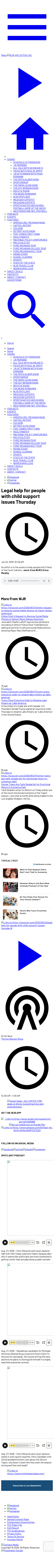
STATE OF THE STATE (24, 262)
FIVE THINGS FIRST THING (26, 234)
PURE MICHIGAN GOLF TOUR (27, 251)
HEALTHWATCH (21, 236)
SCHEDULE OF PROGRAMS (26, 162)
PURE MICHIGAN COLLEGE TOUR (29, 248)
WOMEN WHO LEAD (23, 268)
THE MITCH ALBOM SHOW (26, 179)
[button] (27, 873)
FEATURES (13, 219)
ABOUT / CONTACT (16, 277)
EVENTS (11, 216)
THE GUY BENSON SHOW (25, 188)
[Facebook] (13, 477)
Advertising (14, 279)
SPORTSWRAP (20, 182)
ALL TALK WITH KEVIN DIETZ (28, 167)
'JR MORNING (20, 165)
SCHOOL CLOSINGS (22, 256)
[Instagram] (13, 482)
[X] (12, 479)
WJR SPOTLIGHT (21, 196)
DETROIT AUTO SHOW (24, 231)
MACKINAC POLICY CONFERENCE (30, 239)
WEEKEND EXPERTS (24, 202)
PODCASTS (12, 213)
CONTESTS (12, 274)
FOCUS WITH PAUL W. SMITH (27, 170)
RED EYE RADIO (21, 190)
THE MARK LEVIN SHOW (25, 185)
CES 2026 (18, 228)
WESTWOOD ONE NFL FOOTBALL (30, 211)
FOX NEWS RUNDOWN (24, 193)
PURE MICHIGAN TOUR (24, 245)
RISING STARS (20, 254)
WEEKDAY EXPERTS (23, 199)
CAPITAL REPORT (22, 225)
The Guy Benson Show (12, 1038)
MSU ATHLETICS (21, 242)
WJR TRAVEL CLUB (23, 265)
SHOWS (11, 159)
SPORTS (17, 259)
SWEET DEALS (15, 271)
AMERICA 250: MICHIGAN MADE (29, 222)
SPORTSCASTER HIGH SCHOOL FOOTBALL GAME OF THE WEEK (29, 207)
